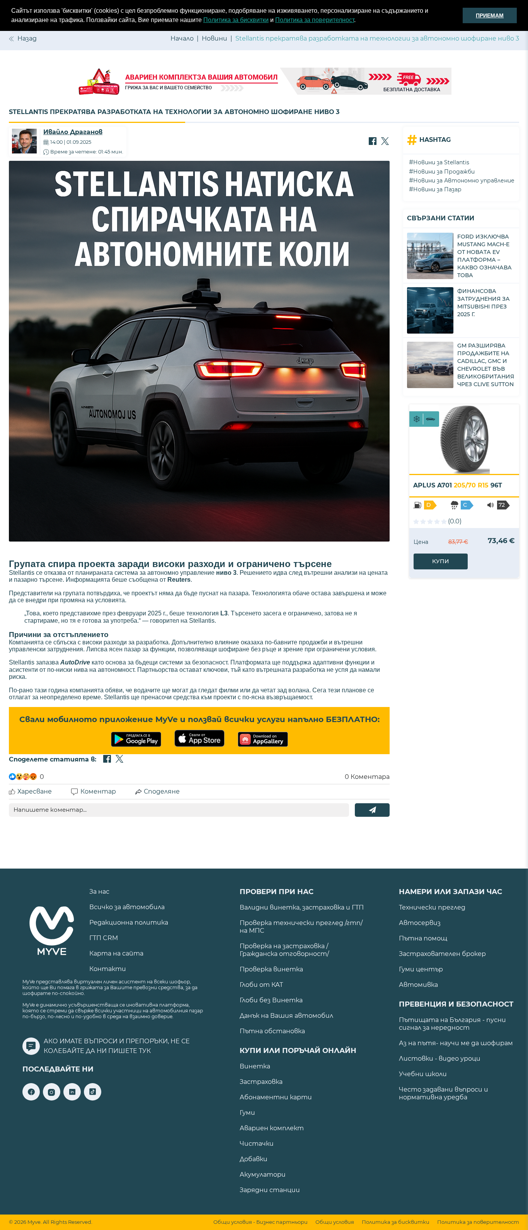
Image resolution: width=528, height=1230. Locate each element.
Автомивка (418, 984)
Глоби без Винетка (271, 1000)
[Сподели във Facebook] (372, 141)
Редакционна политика (128, 922)
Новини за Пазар (437, 189)
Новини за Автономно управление (463, 180)
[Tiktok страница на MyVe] (92, 1098)
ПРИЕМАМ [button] (490, 15)
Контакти (107, 969)
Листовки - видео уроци (439, 1058)
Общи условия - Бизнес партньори (260, 1222)
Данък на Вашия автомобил (286, 1015)
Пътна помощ (423, 938)
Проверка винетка (271, 969)
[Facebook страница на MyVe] (31, 1098)
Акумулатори (263, 1174)
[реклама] (264, 82)
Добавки (253, 1159)
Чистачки (257, 1143)
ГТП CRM (103, 938)
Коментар (98, 791)
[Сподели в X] (385, 141)
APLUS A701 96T (457, 485)
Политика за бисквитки (236, 20)
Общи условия (334, 1222)
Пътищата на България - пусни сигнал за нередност (452, 1023)
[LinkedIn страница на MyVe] (72, 1098)
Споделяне (162, 791)
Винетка (255, 1066)
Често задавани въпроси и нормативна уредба (443, 1093)
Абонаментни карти (276, 1097)
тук (145, 1051)
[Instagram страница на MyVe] (51, 1098)
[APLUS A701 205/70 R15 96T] (464, 439)
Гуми (247, 1112)
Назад (27, 38)
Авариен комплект (272, 1128)
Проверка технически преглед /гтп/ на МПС (301, 926)
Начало (182, 38)
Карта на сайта (116, 953)
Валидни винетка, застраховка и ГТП (302, 907)
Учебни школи (423, 1074)
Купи (440, 561)
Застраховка (261, 1081)
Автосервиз (420, 923)
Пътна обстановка (272, 1031)
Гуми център (421, 969)
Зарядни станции (270, 1190)
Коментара (367, 776)
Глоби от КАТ (261, 984)
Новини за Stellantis (441, 162)
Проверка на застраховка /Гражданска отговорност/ (284, 949)
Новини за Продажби (444, 171)
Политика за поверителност (314, 20)
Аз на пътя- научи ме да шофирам (456, 1043)
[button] (358, 21)
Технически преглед (432, 907)
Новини (214, 38)
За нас (99, 891)
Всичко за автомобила (127, 907)
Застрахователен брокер (442, 953)
